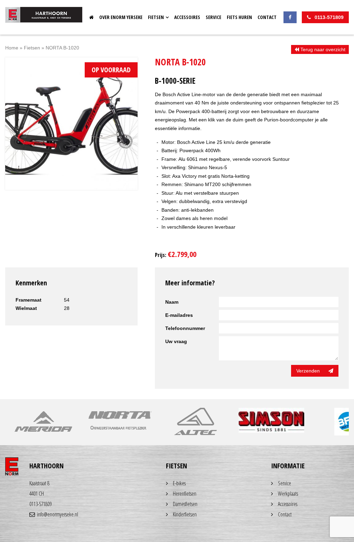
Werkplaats (288, 493)
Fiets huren (239, 17)
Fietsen (156, 17)
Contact (267, 17)
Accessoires (187, 17)
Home (91, 17)
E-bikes (179, 483)
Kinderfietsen (185, 514)
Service (213, 17)
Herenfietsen (184, 493)
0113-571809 (40, 504)
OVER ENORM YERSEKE (120, 17)
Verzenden (308, 371)
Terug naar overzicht (322, 49)
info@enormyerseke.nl (57, 514)
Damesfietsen (185, 504)
